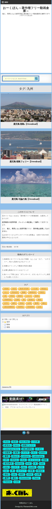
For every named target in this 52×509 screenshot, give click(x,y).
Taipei (20, 307)
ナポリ (39, 449)
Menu (6, 2)
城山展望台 (28, 449)
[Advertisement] (26, 46)
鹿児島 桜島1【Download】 (26, 123)
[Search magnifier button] (36, 78)
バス (41, 467)
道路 (16, 453)
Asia (6, 289)
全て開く (5, 319)
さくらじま (34, 460)
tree (42, 292)
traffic (7, 300)
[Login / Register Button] (24, 432)
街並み (31, 300)
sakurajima (38, 456)
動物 (8, 324)
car (17, 300)
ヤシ (6, 292)
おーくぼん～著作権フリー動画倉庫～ (26, 9)
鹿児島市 (8, 463)
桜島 (45, 460)
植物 (8, 327)
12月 (39, 307)
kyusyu (20, 463)
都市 (14, 303)
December (9, 307)
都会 (39, 300)
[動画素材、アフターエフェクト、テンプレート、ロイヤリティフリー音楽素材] (26, 407)
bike (20, 296)
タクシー (21, 471)
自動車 (7, 453)
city (6, 303)
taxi (12, 296)
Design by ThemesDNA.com (26, 506)
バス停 (35, 289)
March (32, 292)
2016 (21, 303)
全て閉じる (14, 319)
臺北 (44, 303)
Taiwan (30, 307)
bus (37, 296)
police (15, 292)
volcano (25, 456)
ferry (17, 445)
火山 (23, 460)
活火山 (15, 460)
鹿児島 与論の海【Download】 (26, 199)
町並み (44, 289)
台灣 (29, 303)
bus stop (24, 289)
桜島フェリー (28, 445)
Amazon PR (6, 387)
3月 (6, 460)
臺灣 (36, 303)
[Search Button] (28, 432)
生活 (14, 289)
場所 (8, 322)
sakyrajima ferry (12, 449)
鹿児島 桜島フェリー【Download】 (26, 161)
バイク (28, 296)
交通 (31, 471)
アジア (25, 453)
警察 (23, 292)
